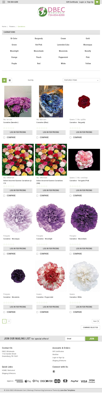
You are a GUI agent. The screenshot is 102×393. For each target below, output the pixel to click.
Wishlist (55, 354)
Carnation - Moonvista (11, 297)
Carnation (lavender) (10, 122)
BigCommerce (46, 390)
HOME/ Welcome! (8, 370)
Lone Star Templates (67, 390)
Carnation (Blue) (42, 122)
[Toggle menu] (3, 3)
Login (81, 2)
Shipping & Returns (59, 361)
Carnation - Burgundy (77, 122)
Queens (72, 119)
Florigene (6, 236)
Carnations (21, 26)
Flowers (12, 26)
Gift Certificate (72, 2)
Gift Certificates (58, 351)
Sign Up (90, 2)
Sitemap (30, 390)
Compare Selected (90, 327)
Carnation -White (76, 297)
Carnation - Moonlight (44, 239)
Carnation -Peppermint (44, 297)
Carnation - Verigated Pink (79, 181)
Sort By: (31, 80)
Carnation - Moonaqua (11, 239)
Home (4, 26)
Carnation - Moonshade (78, 239)
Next (95, 321)
